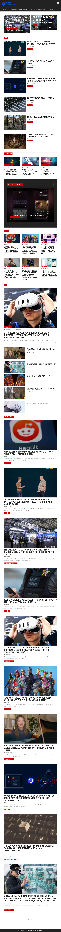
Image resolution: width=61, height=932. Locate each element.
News (29, 67)
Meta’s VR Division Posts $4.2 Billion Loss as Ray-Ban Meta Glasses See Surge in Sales (41, 402)
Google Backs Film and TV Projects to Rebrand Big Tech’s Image (30, 214)
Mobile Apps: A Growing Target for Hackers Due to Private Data (29, 172)
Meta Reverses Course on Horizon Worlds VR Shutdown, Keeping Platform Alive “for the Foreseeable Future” (16, 16)
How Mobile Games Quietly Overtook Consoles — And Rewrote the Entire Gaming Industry (43, 20)
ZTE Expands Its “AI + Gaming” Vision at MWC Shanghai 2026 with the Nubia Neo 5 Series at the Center (29, 552)
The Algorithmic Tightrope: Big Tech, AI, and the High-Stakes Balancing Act (12, 172)
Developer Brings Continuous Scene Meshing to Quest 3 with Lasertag (41, 389)
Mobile (35, 27)
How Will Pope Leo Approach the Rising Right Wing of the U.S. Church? (40, 135)
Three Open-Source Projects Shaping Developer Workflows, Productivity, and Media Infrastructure (29, 848)
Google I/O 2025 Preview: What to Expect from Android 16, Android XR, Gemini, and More (12, 274)
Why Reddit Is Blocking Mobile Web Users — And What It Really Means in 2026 (11, 249)
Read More (30, 919)
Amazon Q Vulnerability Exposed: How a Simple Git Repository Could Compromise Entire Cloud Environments (41, 80)
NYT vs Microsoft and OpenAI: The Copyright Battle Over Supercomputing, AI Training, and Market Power (41, 43)
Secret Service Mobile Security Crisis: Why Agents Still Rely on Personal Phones (23, 9)
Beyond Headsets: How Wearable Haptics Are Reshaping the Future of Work (40, 376)
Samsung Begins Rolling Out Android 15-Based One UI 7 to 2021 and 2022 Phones (49, 273)
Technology (7, 165)
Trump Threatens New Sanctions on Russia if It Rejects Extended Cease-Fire (41, 116)
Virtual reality (10, 27)
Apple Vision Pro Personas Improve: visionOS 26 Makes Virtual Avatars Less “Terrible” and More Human (41, 350)
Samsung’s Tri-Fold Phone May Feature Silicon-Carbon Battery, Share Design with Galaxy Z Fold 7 (30, 275)
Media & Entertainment (9, 563)
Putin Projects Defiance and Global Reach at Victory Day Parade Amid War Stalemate (40, 99)
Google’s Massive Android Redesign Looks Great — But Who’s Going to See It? (48, 250)
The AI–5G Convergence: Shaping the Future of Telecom (48, 172)
